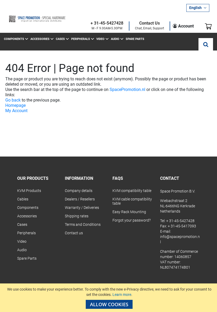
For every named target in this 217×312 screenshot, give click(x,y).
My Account (16, 110)
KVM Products (29, 191)
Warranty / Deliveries (82, 207)
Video (21, 241)
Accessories (27, 216)
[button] (197, 8)
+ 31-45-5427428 (107, 23)
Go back (13, 100)
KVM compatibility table (131, 191)
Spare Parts (27, 258)
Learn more (121, 294)
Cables (22, 199)
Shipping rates (76, 216)
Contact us (74, 233)
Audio (22, 250)
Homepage (15, 105)
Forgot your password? (131, 220)
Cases (22, 224)
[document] (109, 298)
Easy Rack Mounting (129, 212)
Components (27, 207)
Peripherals (26, 233)
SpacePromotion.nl (127, 89)
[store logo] (37, 18)
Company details (78, 191)
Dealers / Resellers (80, 199)
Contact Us (149, 23)
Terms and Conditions (83, 224)
